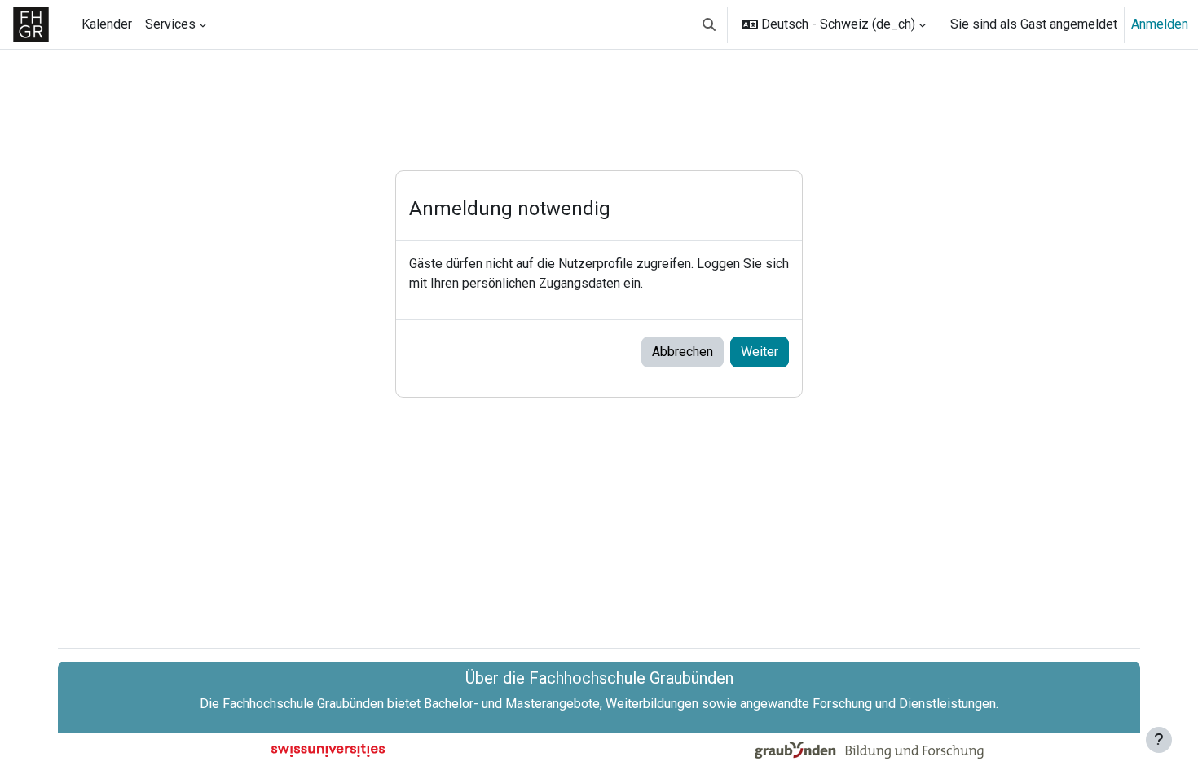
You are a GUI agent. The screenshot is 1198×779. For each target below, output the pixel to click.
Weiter (759, 351)
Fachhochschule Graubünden (303, 703)
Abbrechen (682, 351)
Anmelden (1159, 24)
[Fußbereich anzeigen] (1159, 740)
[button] (709, 24)
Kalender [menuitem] (106, 24)
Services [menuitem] (170, 24)
